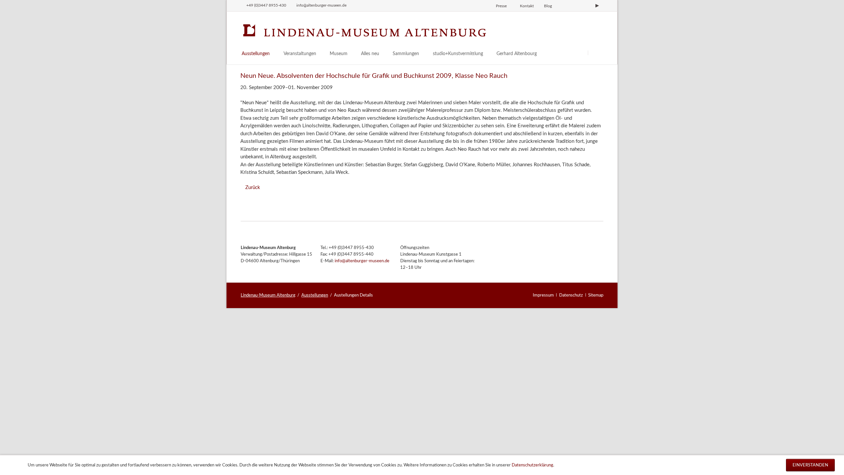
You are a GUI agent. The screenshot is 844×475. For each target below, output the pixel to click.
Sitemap (595, 295)
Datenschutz (571, 295)
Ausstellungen (314, 295)
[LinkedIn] (586, 5)
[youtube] (597, 5)
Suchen (596, 53)
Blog (548, 6)
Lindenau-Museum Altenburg (268, 295)
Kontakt (527, 6)
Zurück (252, 187)
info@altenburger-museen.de (362, 261)
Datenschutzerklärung (532, 465)
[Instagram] (563, 5)
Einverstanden (810, 465)
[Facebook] (575, 5)
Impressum (543, 295)
